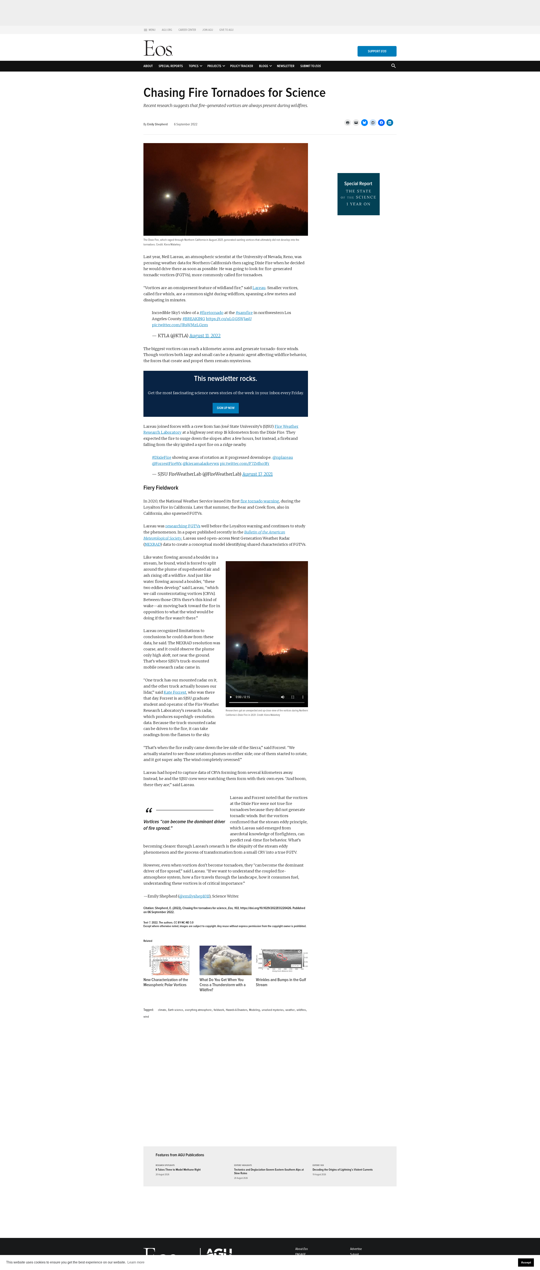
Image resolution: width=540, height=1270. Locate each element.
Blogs (263, 66)
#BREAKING (193, 318)
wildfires (301, 1010)
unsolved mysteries (273, 1010)
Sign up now (226, 408)
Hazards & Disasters (236, 1010)
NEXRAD (152, 544)
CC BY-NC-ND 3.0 (183, 922)
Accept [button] (526, 1262)
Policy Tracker (241, 66)
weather (290, 1010)
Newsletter (285, 66)
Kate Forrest (175, 692)
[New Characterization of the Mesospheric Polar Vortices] (169, 960)
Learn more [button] (135, 1262)
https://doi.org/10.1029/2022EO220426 (265, 908)
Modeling (254, 1010)
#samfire (244, 312)
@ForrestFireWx (167, 463)
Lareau (259, 287)
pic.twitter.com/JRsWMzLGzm (180, 324)
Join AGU (207, 30)
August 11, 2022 (205, 335)
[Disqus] (225, 1085)
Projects (214, 66)
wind (146, 1016)
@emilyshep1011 (194, 896)
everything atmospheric (198, 1010)
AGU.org (167, 30)
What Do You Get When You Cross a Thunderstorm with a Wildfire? (223, 984)
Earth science (175, 1010)
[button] (225, 394)
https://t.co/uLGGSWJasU (229, 318)
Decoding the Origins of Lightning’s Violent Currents (343, 1169)
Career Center (187, 30)
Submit (354, 1254)
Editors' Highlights (243, 1165)
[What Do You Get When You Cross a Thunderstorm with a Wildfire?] (225, 960)
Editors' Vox (318, 1165)
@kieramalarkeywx (200, 463)
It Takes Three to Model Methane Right (178, 1169)
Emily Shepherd (157, 124)
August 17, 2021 (257, 474)
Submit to (310, 66)
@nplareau (282, 457)
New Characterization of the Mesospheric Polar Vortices (165, 982)
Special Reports (171, 66)
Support (377, 51)
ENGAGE (300, 1254)
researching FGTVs (182, 526)
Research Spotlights (165, 1165)
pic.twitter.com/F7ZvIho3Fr (244, 463)
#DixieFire (161, 457)
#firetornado (211, 312)
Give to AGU (226, 30)
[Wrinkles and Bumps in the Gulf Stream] (282, 960)
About (148, 66)
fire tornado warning (259, 501)
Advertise (356, 1249)
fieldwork (219, 1010)
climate (162, 1010)
